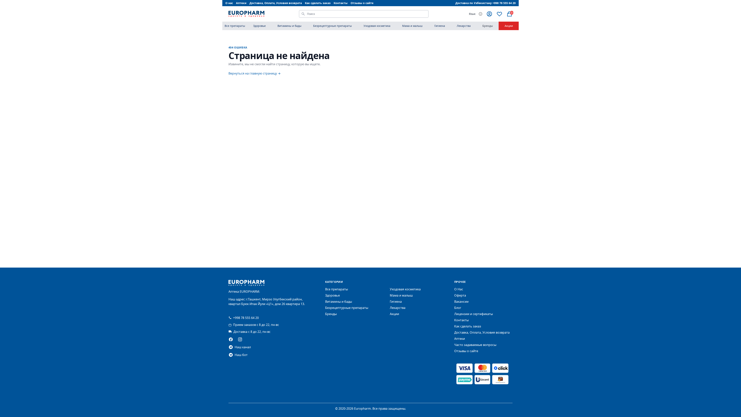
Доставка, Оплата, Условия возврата (276, 3)
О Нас (458, 289)
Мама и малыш (401, 295)
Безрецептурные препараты (346, 308)
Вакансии (461, 301)
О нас (229, 3)
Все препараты (235, 26)
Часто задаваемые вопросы (475, 345)
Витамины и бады (338, 301)
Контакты (341, 3)
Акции (509, 26)
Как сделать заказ (318, 3)
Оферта (460, 295)
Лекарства (397, 308)
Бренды (487, 26)
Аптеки (241, 3)
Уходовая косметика (405, 289)
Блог (457, 308)
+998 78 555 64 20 (246, 318)
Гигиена (396, 301)
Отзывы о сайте (362, 3)
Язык (472, 14)
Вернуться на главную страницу (254, 73)
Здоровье (332, 295)
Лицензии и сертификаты (473, 314)
